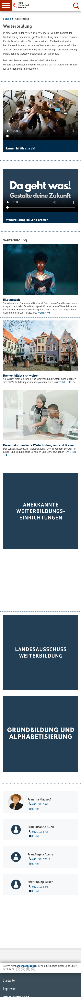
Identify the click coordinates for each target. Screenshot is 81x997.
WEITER (42, 312)
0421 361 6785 (40, 832)
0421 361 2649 (40, 804)
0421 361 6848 (40, 886)
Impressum (9, 988)
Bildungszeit (11, 299)
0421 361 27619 (41, 859)
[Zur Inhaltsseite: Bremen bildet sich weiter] (40, 345)
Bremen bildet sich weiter (20, 375)
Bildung (7, 18)
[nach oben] (75, 991)
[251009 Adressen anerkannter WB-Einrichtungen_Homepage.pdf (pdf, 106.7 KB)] (40, 511)
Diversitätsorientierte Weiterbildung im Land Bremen (39, 445)
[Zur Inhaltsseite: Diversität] (40, 415)
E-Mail (35, 808)
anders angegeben (27, 966)
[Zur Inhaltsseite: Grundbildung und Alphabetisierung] (40, 734)
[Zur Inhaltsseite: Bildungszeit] (40, 269)
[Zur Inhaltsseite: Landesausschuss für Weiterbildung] (40, 652)
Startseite (9, 980)
